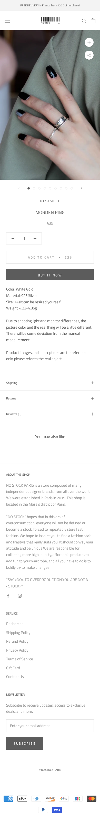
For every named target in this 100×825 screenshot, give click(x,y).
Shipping (11, 382)
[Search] (84, 20)
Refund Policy (17, 641)
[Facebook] (8, 595)
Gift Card (13, 668)
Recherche (15, 624)
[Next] (81, 188)
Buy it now (50, 275)
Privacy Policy (17, 650)
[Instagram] (20, 595)
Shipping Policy (18, 633)
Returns (11, 398)
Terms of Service (19, 659)
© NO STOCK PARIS (50, 770)
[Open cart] (93, 20)
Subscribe (25, 743)
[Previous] (19, 188)
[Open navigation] (7, 20)
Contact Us (15, 676)
